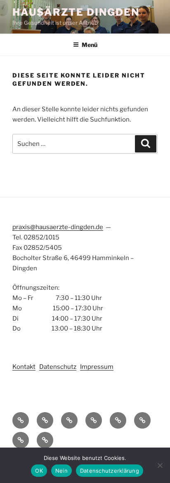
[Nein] (160, 465)
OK (39, 470)
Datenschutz (57, 366)
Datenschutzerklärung (109, 470)
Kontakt (23, 366)
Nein (61, 470)
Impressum (96, 366)
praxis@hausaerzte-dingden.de (57, 227)
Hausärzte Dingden (75, 12)
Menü (89, 44)
